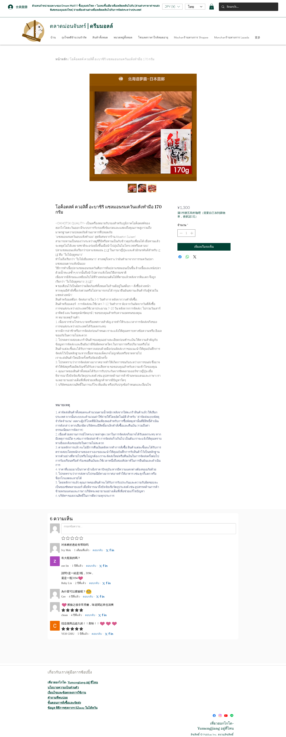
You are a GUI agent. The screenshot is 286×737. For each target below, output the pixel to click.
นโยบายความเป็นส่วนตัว (63, 675)
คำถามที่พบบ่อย (58, 685)
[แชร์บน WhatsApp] (187, 257)
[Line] (232, 703)
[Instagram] (220, 703)
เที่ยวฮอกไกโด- (73, 670)
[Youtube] (226, 703)
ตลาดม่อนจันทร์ (68, 26)
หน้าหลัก (61, 59)
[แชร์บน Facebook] (180, 257)
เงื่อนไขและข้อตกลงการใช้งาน (67, 680)
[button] (172, 7)
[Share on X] (194, 257)
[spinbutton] (186, 233)
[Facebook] (214, 703)
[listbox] (172, 7)
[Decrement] (180, 233)
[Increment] (192, 233)
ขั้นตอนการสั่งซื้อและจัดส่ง (64, 690)
